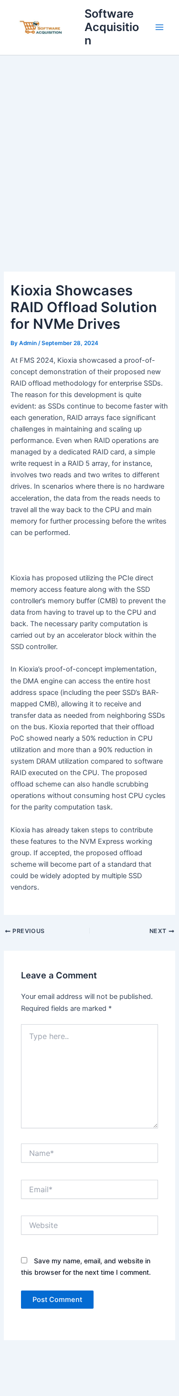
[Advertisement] (89, 149)
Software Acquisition (111, 27)
